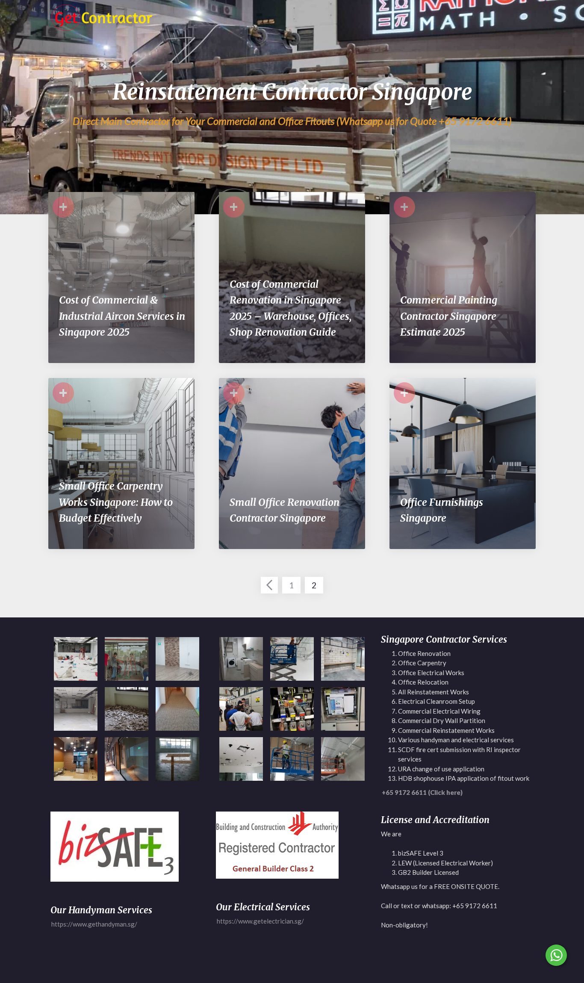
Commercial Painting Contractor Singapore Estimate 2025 (448, 316)
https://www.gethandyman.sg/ (94, 924)
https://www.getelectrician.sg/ (260, 921)
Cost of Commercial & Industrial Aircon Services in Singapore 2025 (122, 316)
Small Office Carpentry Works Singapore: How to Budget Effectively (116, 502)
